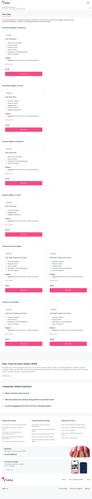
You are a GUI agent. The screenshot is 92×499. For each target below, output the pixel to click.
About (64, 479)
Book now (24, 74)
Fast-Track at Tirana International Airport (74, 427)
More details (9, 64)
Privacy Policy (63, 488)
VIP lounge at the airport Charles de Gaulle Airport (13, 437)
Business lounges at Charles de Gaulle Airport (43, 440)
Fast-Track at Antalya (68, 430)
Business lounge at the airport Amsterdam (41, 425)
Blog (88, 479)
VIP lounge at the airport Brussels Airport (14, 424)
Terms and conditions (76, 488)
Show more (6, 376)
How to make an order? (76, 479)
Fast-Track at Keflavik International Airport (72, 434)
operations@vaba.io (10, 454)
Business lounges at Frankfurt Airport (43, 437)
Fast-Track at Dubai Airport (70, 438)
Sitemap (87, 488)
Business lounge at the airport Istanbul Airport (43, 430)
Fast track (6, 14)
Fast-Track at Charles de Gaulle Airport (73, 424)
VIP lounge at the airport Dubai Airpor (13, 441)
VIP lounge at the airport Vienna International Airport (11, 433)
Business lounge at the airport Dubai (43, 434)
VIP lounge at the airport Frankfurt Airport (12, 428)
